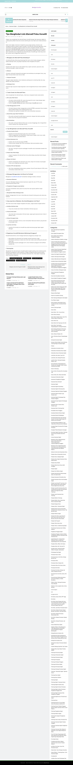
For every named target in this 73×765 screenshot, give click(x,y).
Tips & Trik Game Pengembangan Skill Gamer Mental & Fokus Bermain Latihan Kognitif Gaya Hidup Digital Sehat (58, 735)
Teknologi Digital (54, 679)
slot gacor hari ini (54, 120)
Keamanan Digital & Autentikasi (57, 386)
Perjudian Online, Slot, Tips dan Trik (58, 546)
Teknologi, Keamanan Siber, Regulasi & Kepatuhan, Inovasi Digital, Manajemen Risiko (58, 730)
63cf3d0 (8, 36)
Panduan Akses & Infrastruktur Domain (58, 454)
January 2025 (53, 215)
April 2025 (53, 208)
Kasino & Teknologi (55, 368)
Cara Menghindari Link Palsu (16, 258)
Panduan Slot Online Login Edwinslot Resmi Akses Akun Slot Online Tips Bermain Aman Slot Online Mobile (58, 517)
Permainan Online (54, 560)
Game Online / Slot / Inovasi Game (57, 312)
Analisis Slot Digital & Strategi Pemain (58, 254)
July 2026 (53, 173)
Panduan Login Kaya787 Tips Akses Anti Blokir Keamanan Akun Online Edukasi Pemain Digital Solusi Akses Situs (58, 484)
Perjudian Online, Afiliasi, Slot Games (58, 543)
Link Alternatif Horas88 (37, 258)
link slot (52, 64)
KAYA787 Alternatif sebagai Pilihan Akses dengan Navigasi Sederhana (30, 19)
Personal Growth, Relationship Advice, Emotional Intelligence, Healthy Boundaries (58, 579)
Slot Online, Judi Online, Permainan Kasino (59, 607)
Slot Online (53, 599)
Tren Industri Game (54, 739)
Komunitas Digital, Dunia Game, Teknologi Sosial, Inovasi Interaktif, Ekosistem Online (59, 433)
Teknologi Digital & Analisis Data (57, 684)
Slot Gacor (53, 59)
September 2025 (54, 197)
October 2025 (53, 194)
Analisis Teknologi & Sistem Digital (58, 256)
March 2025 (53, 211)
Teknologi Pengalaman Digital (57, 711)
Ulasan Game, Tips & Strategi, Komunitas (59, 750)
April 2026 (53, 180)
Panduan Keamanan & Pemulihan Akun (58, 477)
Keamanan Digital (9, 31)
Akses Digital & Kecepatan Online (57, 233)
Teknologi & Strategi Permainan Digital (58, 669)
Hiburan (52, 345)
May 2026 (53, 178)
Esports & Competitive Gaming (57, 295)
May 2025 (53, 206)
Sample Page (35, 14)
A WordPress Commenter (56, 166)
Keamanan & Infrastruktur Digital (57, 377)
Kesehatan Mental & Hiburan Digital (58, 413)
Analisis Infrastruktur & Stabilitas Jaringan (59, 239)
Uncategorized (54, 756)
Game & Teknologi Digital (56, 307)
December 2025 (54, 189)
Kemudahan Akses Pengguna (56, 410)
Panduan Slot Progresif (55, 520)
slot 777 (52, 78)
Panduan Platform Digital (56, 513)
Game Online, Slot (54, 320)
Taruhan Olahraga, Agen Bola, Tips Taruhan (59, 646)
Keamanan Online (27, 258)
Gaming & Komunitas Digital (56, 339)
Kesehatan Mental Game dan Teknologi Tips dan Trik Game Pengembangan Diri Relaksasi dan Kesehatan (58, 419)
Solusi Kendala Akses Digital (56, 624)
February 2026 (54, 185)
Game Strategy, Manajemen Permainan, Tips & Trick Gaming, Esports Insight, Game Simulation (58, 330)
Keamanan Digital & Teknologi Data (58, 388)
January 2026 (53, 187)
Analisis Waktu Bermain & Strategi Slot (58, 258)
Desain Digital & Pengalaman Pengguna (58, 278)
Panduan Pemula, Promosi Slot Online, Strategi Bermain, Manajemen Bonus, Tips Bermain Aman (59, 510)
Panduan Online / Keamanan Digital (58, 506)
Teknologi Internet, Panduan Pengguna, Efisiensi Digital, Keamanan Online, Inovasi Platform (59, 707)
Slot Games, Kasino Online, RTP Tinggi (58, 596)
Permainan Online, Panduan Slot (57, 563)
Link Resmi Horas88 (11, 260)
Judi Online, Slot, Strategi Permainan (58, 357)
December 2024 (54, 218)
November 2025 (54, 192)
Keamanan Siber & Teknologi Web (57, 408)
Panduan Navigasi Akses (56, 503)
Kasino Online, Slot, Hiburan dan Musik (58, 374)
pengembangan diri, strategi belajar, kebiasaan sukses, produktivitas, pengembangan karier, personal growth (58, 540)
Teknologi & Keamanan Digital (57, 657)
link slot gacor (54, 49)
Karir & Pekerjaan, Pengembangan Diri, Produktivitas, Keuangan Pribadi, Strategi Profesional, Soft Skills (59, 365)
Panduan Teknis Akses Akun (56, 523)
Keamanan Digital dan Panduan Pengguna (59, 391)
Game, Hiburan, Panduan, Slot (56, 333)
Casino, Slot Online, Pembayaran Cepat (58, 269)
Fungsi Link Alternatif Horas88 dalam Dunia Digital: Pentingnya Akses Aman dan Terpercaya (15, 284)
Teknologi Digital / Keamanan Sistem (58, 682)
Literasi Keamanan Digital (56, 437)
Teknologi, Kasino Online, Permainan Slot (59, 719)
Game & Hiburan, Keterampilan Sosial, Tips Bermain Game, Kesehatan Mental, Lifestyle (58, 304)
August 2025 (53, 199)
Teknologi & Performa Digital (56, 664)
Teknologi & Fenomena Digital (57, 652)
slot (52, 54)
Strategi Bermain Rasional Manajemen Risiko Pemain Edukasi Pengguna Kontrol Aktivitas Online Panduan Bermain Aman (59, 637)
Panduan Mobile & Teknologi (56, 497)
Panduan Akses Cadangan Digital (57, 456)
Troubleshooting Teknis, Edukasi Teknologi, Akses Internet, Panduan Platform (58, 743)
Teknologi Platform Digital (56, 713)
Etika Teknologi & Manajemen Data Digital (59, 297)
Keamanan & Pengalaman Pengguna (58, 379)
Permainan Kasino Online (56, 554)
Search (52, 129)
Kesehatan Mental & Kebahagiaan (57, 415)
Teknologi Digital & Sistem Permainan (58, 686)
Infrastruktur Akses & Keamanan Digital (58, 353)
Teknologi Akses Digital (55, 675)
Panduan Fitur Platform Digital (57, 471)
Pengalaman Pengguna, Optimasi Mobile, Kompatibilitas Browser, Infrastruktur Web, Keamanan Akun (59, 535)
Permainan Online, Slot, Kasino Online (58, 565)
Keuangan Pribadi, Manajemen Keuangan (59, 429)
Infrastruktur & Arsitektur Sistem (57, 348)
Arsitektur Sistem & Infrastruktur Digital (58, 261)
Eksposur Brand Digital (55, 293)
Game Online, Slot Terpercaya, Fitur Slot (58, 322)
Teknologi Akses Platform (56, 677)
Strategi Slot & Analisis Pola (56, 640)
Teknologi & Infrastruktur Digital (57, 654)
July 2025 (53, 201)
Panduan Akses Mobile (55, 462)
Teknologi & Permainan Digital (57, 666)
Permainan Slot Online (55, 567)
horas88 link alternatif (16, 176)
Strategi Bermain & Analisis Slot (57, 633)
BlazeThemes (46, 762)
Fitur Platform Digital (55, 300)
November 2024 (54, 220)
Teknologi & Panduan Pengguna (57, 662)
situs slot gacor (54, 68)
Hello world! (65, 166)
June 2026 (53, 175)
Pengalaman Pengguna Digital (57, 531)
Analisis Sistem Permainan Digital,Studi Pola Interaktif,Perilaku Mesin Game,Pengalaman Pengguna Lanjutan (58, 250)
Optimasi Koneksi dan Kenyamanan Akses (59, 452)
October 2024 (53, 223)
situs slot (53, 82)
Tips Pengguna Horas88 (21, 260)
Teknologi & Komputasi (55, 659)
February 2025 (54, 213)
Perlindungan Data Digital (56, 552)
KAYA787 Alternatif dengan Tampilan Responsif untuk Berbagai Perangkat (48, 1)
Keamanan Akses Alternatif (56, 381)
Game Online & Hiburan (55, 314)
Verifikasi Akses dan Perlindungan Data (58, 758)
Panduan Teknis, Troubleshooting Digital (58, 525)
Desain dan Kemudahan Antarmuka (58, 275)
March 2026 (53, 182)
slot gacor (53, 87)
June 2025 (53, 204)
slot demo (53, 101)
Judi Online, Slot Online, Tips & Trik (57, 355)
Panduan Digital (54, 468)
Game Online (53, 309)
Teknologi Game (54, 700)
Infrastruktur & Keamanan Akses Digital (58, 350)
